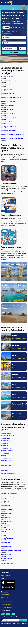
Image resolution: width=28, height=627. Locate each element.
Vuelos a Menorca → (7, 546)
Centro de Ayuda (5, 575)
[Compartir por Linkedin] (14, 615)
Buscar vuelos (14, 52)
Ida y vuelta (6, 31)
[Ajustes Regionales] (22, 2)
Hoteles (15, 27)
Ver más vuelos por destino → (9, 473)
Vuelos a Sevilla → (6, 513)
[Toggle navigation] (25, 2)
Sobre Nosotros (5, 594)
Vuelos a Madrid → (6, 505)
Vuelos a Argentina (6, 460)
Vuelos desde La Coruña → (8, 118)
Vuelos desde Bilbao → (7, 89)
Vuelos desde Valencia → (8, 101)
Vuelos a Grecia (5, 470)
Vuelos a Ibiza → (5, 534)
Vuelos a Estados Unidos (8, 435)
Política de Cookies (6, 598)
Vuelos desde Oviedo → (7, 105)
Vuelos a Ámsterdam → (7, 538)
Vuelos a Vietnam (6, 448)
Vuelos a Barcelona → (7, 509)
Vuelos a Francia (5, 440)
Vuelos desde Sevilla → (7, 93)
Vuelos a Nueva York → (7, 497)
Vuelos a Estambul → (7, 521)
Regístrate (23, 620)
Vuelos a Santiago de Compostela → (11, 550)
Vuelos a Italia (5, 453)
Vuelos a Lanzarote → (7, 558)
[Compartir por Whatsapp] (4, 615)
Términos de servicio (6, 604)
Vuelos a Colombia (6, 458)
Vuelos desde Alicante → (8, 114)
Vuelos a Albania (5, 443)
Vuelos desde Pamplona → (8, 126)
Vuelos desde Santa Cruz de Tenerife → (12, 138)
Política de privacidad (7, 601)
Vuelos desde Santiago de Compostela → (12, 134)
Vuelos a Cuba (5, 455)
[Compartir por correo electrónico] (2, 615)
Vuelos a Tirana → (6, 542)
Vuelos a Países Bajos (7, 450)
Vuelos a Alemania (6, 468)
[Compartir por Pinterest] (12, 615)
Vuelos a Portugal (6, 465)
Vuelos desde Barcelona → (8, 81)
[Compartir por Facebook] (7, 615)
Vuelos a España (5, 438)
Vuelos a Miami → (6, 517)
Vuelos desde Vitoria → (7, 122)
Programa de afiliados (7, 607)
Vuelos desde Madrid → (7, 77)
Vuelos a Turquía (5, 445)
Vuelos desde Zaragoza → (8, 109)
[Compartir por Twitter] (9, 615)
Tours (22, 27)
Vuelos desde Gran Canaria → (9, 130)
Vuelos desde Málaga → (7, 85)
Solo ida (15, 31)
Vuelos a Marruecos (6, 463)
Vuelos (7, 27)
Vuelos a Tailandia (6, 433)
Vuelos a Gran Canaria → (8, 530)
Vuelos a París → (5, 501)
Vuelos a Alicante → (6, 554)
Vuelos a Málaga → (6, 526)
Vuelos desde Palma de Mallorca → (11, 97)
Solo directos (7, 33)
